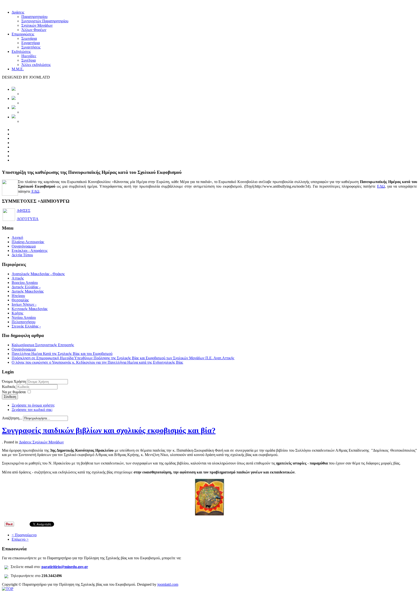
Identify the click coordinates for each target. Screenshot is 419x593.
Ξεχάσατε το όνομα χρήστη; (33, 405)
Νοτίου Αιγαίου (24, 317)
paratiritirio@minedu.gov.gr (64, 567)
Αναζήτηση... (12, 418)
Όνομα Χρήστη (14, 381)
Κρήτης (17, 313)
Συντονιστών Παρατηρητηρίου (44, 21)
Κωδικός (9, 387)
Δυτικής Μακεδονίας (28, 291)
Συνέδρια (28, 60)
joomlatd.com (167, 584)
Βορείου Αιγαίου (25, 282)
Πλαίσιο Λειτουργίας (28, 242)
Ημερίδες (28, 56)
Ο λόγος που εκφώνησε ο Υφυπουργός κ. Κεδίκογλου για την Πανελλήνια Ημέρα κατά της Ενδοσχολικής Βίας (97, 362)
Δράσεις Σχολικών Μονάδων (41, 442)
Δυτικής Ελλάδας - (26, 287)
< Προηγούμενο (24, 535)
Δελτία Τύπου (22, 255)
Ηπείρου (18, 296)
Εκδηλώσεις (21, 51)
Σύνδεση (10, 397)
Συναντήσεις (30, 47)
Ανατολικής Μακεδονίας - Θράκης (38, 274)
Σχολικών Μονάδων (37, 25)
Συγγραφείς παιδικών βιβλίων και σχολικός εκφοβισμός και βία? (109, 430)
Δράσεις (18, 12)
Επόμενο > (20, 539)
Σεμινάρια (29, 38)
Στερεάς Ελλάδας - (26, 326)
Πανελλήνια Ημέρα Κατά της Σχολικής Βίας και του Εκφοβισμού (62, 354)
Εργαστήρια (30, 43)
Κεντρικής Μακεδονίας (30, 309)
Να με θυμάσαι (14, 392)
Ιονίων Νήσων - (24, 304)
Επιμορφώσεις (23, 34)
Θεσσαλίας (20, 300)
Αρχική (17, 237)
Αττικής (18, 278)
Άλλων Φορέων (33, 30)
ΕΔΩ (381, 186)
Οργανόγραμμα (24, 246)
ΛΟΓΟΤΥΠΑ (28, 219)
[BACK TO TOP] (7, 589)
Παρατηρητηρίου (34, 17)
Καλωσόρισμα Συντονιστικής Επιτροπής (43, 345)
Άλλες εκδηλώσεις (36, 65)
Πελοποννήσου (23, 322)
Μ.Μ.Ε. (18, 69)
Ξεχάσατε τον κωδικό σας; (32, 410)
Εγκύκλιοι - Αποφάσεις (30, 250)
